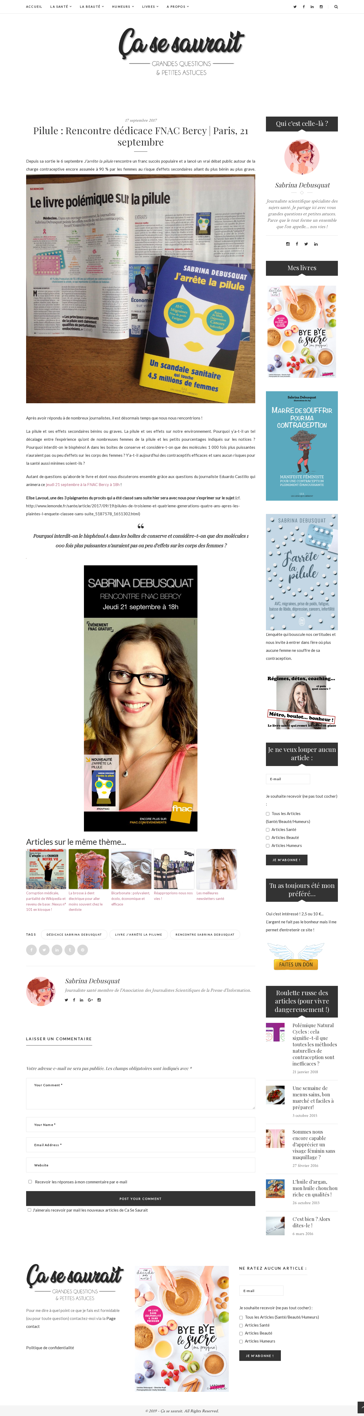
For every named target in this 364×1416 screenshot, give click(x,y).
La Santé (59, 6)
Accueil (34, 6)
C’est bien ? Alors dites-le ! (311, 1222)
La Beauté (90, 6)
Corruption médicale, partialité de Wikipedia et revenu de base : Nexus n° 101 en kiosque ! (46, 901)
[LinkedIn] (312, 7)
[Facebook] (304, 7)
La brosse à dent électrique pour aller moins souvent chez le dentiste (86, 901)
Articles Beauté (285, 837)
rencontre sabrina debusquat (205, 934)
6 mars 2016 (303, 1234)
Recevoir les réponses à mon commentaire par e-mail (80, 1181)
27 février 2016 (305, 1165)
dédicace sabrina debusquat (74, 934)
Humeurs (121, 6)
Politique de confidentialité (50, 1347)
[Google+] (90, 1000)
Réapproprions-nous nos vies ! (173, 896)
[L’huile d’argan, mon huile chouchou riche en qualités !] (275, 1188)
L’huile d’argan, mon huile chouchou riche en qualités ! (315, 1188)
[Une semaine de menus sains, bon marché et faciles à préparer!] (275, 1095)
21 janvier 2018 (305, 1072)
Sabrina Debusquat (92, 980)
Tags (31, 934)
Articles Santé (283, 829)
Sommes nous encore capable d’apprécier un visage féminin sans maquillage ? (314, 1144)
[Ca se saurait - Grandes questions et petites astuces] (182, 51)
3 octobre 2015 (305, 1115)
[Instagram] (321, 7)
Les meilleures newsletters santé (210, 896)
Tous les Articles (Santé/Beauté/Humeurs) (288, 817)
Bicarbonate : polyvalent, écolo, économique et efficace (130, 898)
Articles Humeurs (286, 845)
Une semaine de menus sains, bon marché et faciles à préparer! (313, 1097)
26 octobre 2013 (306, 1203)
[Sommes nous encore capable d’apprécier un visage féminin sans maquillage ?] (275, 1138)
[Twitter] (295, 7)
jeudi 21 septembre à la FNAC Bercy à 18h (83, 484)
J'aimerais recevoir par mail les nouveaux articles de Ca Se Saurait (90, 1210)
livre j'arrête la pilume (138, 934)
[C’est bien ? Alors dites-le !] (275, 1226)
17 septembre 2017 (141, 120)
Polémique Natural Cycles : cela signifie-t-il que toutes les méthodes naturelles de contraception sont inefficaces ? (315, 1044)
